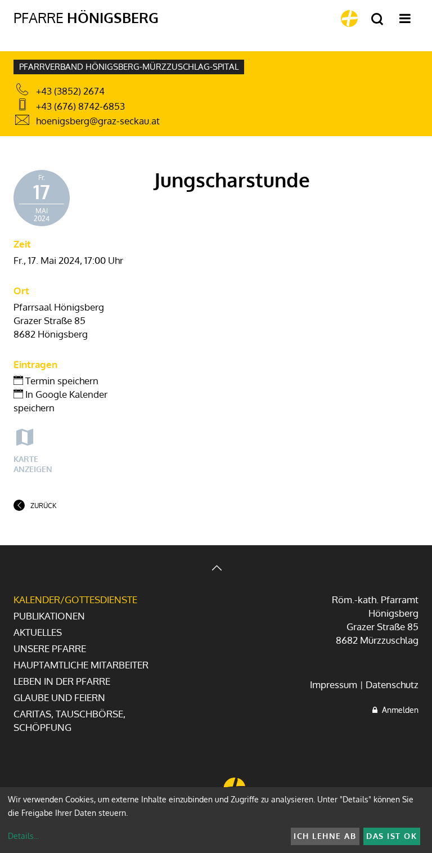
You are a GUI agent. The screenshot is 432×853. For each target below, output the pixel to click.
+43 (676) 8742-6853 (80, 106)
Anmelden (397, 710)
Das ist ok (391, 836)
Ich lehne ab (325, 836)
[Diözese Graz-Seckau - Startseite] (349, 18)
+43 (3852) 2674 (70, 91)
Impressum (333, 684)
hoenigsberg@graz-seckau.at (98, 121)
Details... (23, 836)
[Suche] (377, 19)
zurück (43, 505)
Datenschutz (392, 684)
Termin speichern (60, 381)
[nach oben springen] (216, 569)
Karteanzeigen (33, 464)
